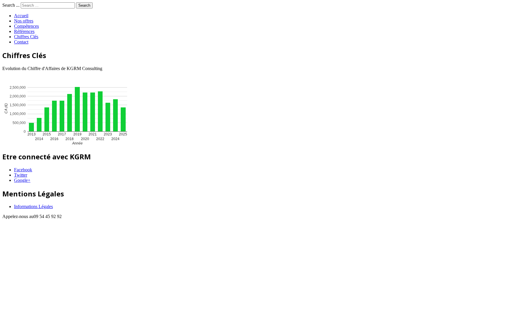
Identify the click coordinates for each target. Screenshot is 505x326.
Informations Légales (33, 206)
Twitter (20, 174)
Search (84, 5)
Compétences (26, 26)
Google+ (22, 180)
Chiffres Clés (26, 36)
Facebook (23, 169)
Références (24, 31)
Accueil (21, 15)
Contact (21, 41)
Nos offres (23, 20)
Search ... (11, 5)
